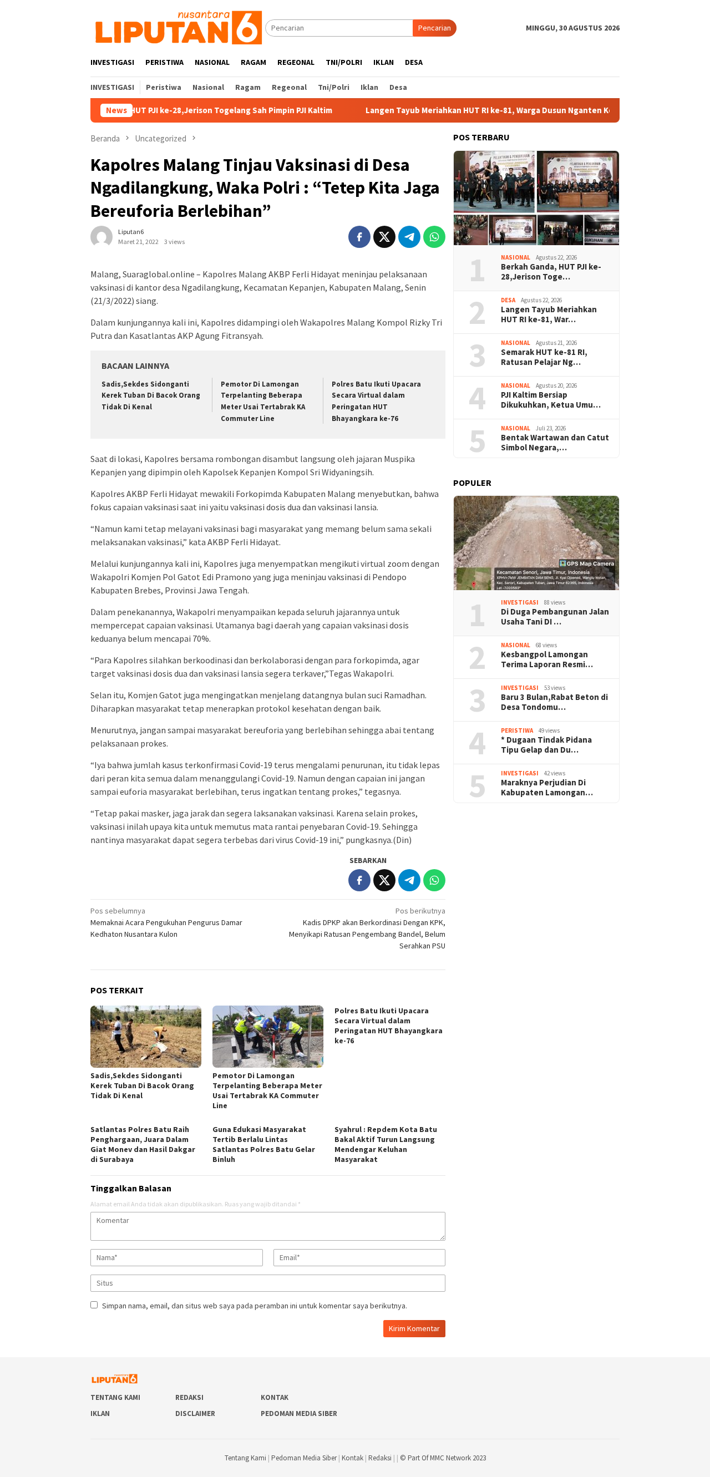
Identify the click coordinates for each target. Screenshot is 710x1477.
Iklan (100, 1413)
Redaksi (189, 1397)
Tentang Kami (115, 1397)
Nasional (515, 257)
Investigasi (520, 602)
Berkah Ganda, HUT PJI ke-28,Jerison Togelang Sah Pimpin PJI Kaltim (163, 110)
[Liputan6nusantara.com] (177, 27)
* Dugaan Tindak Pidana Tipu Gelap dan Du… (546, 745)
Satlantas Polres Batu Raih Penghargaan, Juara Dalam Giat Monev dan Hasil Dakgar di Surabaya (142, 1144)
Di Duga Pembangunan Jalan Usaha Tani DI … (555, 617)
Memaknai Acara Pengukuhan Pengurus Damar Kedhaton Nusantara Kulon (166, 922)
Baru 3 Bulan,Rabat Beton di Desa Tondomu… (554, 702)
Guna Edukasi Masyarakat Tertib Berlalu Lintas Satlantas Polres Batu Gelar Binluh (263, 1144)
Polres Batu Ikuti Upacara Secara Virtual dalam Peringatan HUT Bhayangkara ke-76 (388, 1025)
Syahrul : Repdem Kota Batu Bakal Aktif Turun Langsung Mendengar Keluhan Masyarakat (385, 1144)
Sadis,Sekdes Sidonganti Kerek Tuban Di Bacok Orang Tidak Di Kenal (151, 395)
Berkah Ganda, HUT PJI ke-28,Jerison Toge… (551, 272)
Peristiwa (517, 730)
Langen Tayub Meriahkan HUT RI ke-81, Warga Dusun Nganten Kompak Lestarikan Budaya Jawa (507, 110)
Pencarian (434, 28)
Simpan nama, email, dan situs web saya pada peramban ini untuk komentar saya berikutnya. (254, 1306)
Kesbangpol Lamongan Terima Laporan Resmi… (547, 659)
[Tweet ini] (384, 237)
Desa (508, 300)
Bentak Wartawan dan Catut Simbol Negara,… (555, 443)
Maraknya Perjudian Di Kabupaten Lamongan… (547, 788)
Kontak (274, 1397)
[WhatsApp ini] (434, 237)
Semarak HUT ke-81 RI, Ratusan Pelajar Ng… (544, 357)
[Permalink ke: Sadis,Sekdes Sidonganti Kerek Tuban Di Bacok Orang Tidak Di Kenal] (145, 1037)
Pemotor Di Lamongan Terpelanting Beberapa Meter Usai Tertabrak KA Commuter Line (267, 1090)
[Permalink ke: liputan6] (101, 236)
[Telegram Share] (409, 237)
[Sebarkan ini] (359, 237)
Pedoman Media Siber (299, 1413)
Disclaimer (195, 1413)
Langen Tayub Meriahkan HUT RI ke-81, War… (549, 314)
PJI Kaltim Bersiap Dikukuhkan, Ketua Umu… (551, 400)
